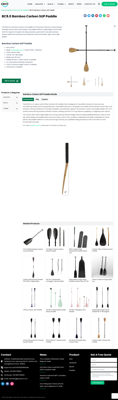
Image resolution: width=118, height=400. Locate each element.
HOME (29, 4)
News (43, 354)
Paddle (61, 4)
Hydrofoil (39, 4)
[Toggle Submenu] (17, 97)
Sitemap (32, 397)
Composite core (17, 50)
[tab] (28, 99)
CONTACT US (89, 4)
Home (3, 10)
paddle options (35, 125)
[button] (99, 4)
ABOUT (71, 4)
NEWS (79, 4)
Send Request (97, 383)
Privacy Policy (40, 397)
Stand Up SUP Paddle (20, 10)
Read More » (43, 364)
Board (50, 4)
